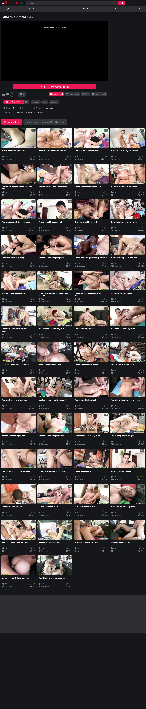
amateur (35, 102)
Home (8, 9)
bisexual (54, 102)
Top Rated (58, 9)
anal (44, 102)
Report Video (74, 94)
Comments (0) (100, 94)
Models (141, 9)
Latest (31, 9)
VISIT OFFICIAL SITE (55, 86)
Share (87, 94)
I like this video (3, 94)
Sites (116, 9)
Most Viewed (88, 9)
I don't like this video (7, 94)
